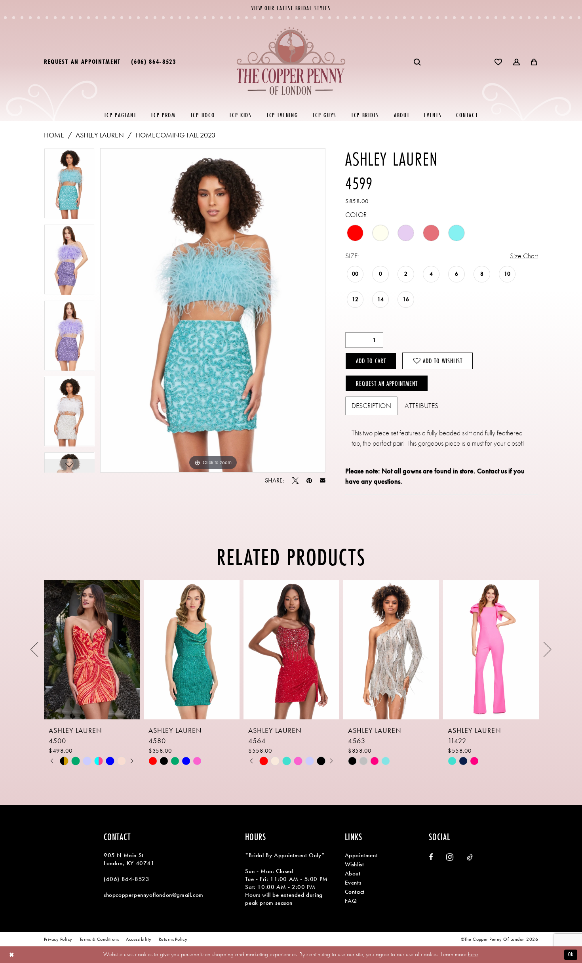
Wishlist (354, 864)
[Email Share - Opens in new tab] (322, 480)
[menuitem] (82, 61)
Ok (570, 954)
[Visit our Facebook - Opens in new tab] (431, 857)
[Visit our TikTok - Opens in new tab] (470, 857)
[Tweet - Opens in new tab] (295, 480)
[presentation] (92, 649)
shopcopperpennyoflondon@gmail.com (154, 895)
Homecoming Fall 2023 (175, 134)
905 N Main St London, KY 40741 (129, 859)
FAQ (351, 901)
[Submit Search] (417, 61)
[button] (517, 61)
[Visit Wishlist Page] (498, 61)
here (473, 954)
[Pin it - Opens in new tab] (309, 480)
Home (54, 134)
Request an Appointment (387, 383)
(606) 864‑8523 (126, 879)
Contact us (492, 470)
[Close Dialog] (12, 954)
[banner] (291, 61)
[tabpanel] (69, 186)
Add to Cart (371, 360)
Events (353, 883)
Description (371, 405)
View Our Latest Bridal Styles (290, 8)
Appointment (361, 855)
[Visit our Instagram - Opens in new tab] (449, 857)
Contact (355, 892)
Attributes (421, 405)
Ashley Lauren (100, 134)
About (353, 873)
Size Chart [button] (524, 255)
